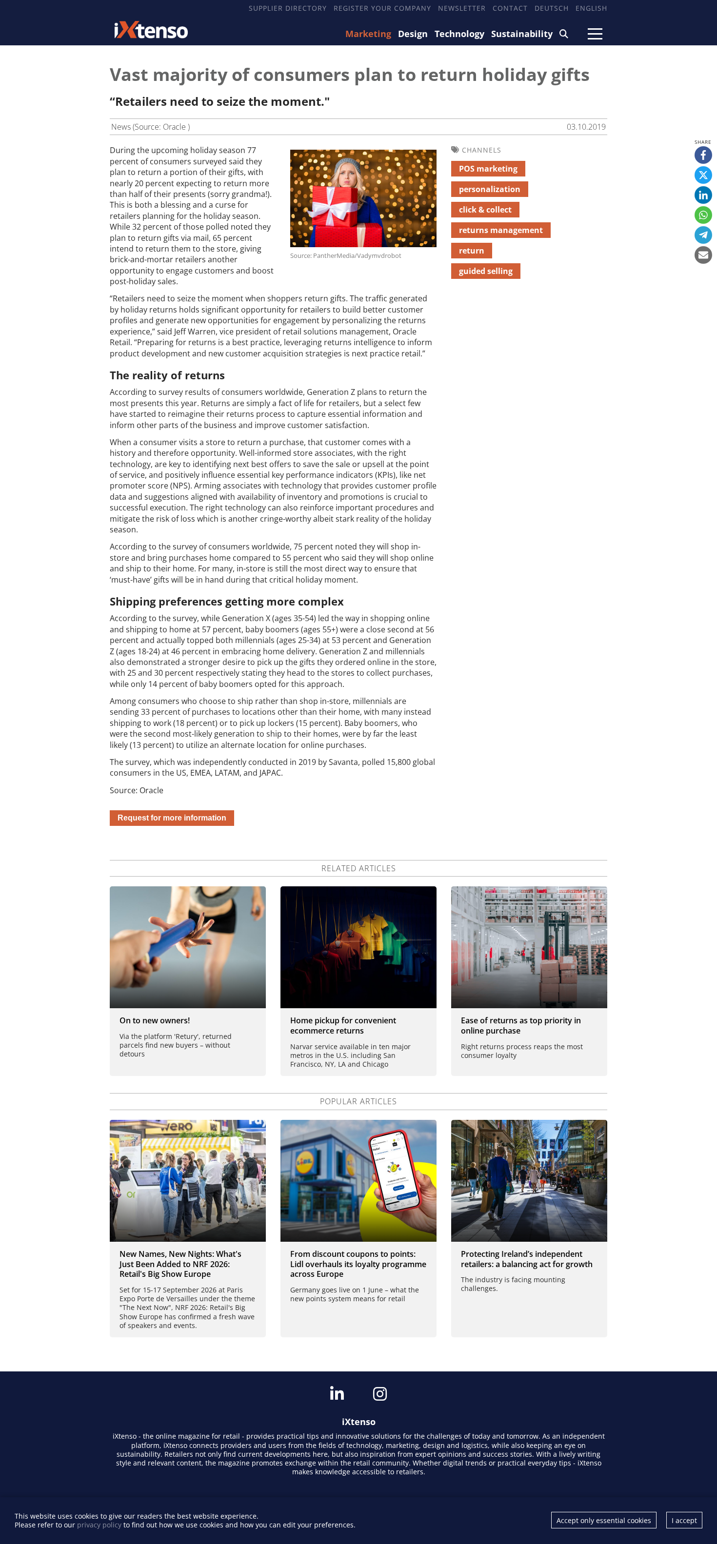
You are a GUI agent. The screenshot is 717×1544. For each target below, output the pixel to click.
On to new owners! (155, 1020)
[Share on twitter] (703, 175)
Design (413, 33)
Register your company (382, 8)
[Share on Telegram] (703, 235)
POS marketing (488, 168)
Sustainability (522, 33)
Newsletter (462, 8)
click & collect (485, 209)
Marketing (368, 33)
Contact (510, 8)
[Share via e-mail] (703, 255)
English (591, 8)
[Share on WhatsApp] (703, 215)
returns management (501, 230)
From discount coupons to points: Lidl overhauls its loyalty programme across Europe (358, 1264)
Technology (459, 33)
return (471, 250)
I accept (684, 1520)
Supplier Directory (288, 8)
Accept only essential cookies (604, 1520)
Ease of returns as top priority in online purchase (521, 1025)
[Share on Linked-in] (703, 195)
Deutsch (552, 8)
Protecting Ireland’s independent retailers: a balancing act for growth (527, 1259)
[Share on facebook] (703, 155)
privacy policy (99, 1524)
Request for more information (172, 818)
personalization (489, 189)
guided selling (486, 271)
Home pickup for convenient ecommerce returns (343, 1025)
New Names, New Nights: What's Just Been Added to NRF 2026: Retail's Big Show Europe (180, 1264)
